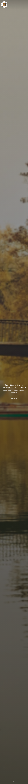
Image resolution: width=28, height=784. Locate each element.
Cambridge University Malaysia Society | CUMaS (14, 386)
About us (14, 398)
